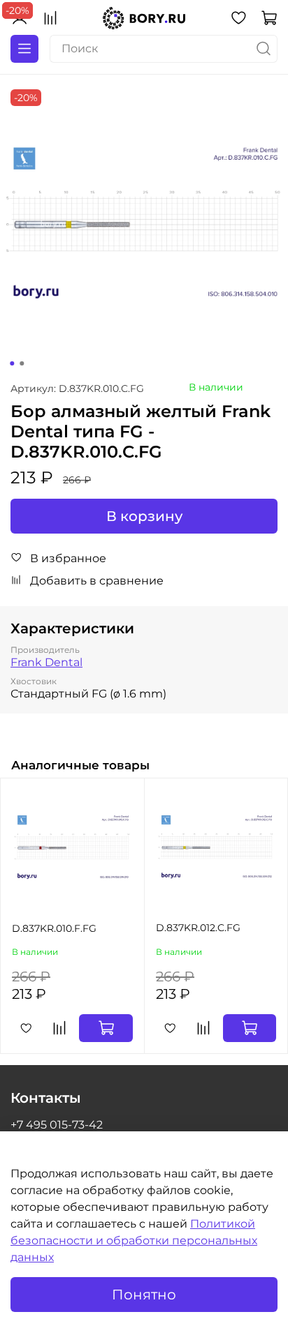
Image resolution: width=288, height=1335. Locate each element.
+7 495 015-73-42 (56, 1124)
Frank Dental (46, 662)
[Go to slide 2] (22, 363)
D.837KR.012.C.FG (198, 927)
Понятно (144, 1294)
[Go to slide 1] (12, 363)
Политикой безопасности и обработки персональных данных (133, 1240)
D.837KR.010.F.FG (54, 928)
